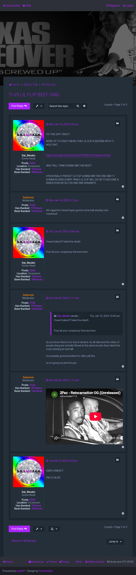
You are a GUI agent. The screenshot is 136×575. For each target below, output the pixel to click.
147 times (36, 208)
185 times (36, 172)
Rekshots (28, 197)
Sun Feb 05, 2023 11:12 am (64, 380)
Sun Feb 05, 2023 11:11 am (64, 298)
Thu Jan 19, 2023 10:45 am (64, 231)
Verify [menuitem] (78, 561)
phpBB (20, 571)
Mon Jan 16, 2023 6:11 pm (63, 200)
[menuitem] (26, 5)
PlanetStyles (46, 571)
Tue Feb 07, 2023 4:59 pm (63, 460)
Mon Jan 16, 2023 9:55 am (63, 124)
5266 (32, 163)
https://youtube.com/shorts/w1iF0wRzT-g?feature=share (78, 155)
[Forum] (68, 44)
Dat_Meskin (28, 155)
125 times (36, 211)
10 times (36, 169)
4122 (32, 205)
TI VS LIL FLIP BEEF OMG (34, 94)
